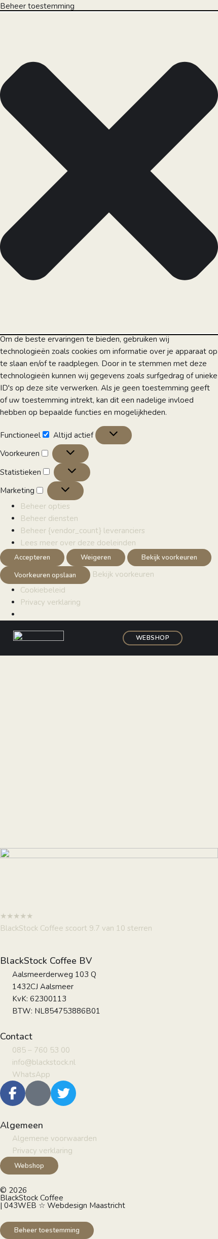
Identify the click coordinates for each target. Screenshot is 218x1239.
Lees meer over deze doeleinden (78, 543)
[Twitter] (63, 1093)
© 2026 (13, 1190)
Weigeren (96, 557)
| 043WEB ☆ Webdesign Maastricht (62, 1205)
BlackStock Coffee (31, 1198)
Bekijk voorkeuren (169, 557)
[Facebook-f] (12, 1093)
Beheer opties (45, 506)
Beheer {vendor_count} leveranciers (82, 531)
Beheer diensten (49, 518)
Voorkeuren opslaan (45, 575)
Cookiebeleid (42, 590)
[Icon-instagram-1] (38, 1093)
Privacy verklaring (50, 602)
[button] (109, 172)
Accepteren (32, 557)
